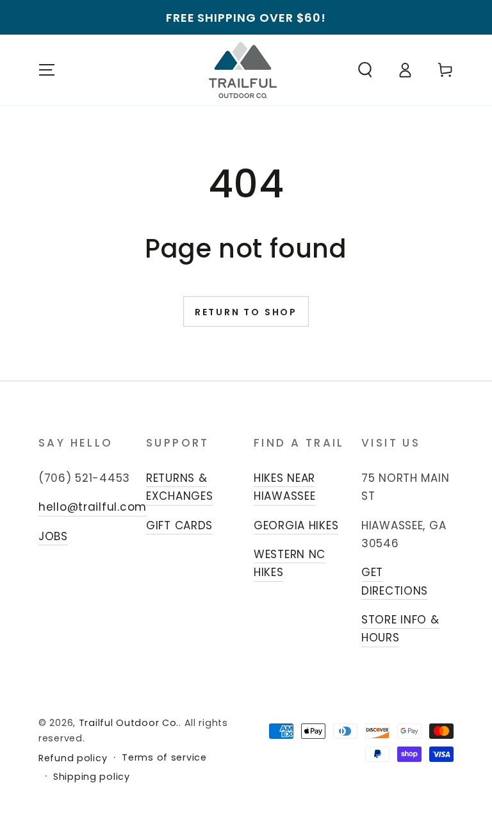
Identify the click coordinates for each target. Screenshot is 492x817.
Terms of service (164, 758)
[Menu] (47, 70)
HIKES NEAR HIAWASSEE (284, 487)
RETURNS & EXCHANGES (179, 487)
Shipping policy (91, 777)
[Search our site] (365, 70)
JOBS (53, 536)
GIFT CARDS (179, 525)
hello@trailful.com (92, 507)
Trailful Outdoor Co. (129, 722)
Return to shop (246, 312)
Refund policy (72, 758)
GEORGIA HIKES (296, 525)
